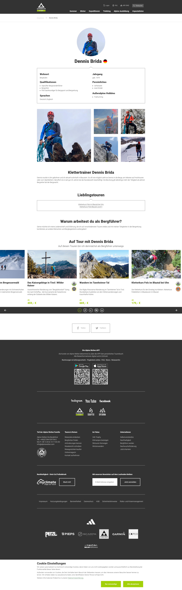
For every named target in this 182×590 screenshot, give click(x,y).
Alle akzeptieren (133, 584)
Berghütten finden (71, 440)
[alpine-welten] (79, 415)
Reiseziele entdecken (72, 437)
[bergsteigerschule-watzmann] (102, 415)
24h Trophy (96, 437)
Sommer (73, 11)
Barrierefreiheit (75, 501)
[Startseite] (41, 7)
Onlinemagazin (70, 452)
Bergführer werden (127, 443)
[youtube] (91, 403)
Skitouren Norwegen (100, 443)
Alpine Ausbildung (121, 11)
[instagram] (76, 403)
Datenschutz (88, 501)
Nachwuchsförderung (128, 446)
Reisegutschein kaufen (73, 449)
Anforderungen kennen (73, 443)
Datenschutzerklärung (75, 578)
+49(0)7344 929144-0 (48, 439)
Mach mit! (67, 482)
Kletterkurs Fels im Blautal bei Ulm (91, 204)
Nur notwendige (111, 584)
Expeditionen (94, 11)
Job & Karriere (125, 449)
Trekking (107, 11)
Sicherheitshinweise (109, 501)
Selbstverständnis (127, 437)
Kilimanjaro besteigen (100, 440)
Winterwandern (98, 446)
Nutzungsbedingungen (58, 501)
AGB (97, 501)
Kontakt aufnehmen (72, 455)
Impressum (43, 501)
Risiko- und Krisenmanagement (131, 501)
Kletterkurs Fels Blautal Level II (91, 207)
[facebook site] (105, 402)
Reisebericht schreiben (73, 446)
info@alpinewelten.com (45, 444)
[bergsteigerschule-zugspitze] (91, 415)
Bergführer (40, 18)
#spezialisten (138, 11)
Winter (83, 11)
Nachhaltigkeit (125, 440)
